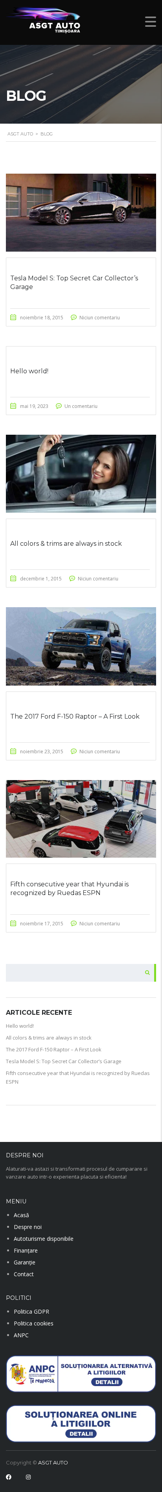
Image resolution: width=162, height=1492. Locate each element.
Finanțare (26, 1250)
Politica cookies (33, 1323)
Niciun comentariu (99, 317)
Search (145, 973)
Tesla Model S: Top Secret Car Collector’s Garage (64, 1061)
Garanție (24, 1262)
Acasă (21, 1215)
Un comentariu (81, 406)
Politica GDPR (31, 1311)
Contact (24, 1274)
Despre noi (28, 1227)
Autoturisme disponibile (44, 1238)
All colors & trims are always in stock (49, 1037)
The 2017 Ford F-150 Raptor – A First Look (53, 1049)
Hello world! (20, 1025)
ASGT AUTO (53, 1462)
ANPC (21, 1335)
